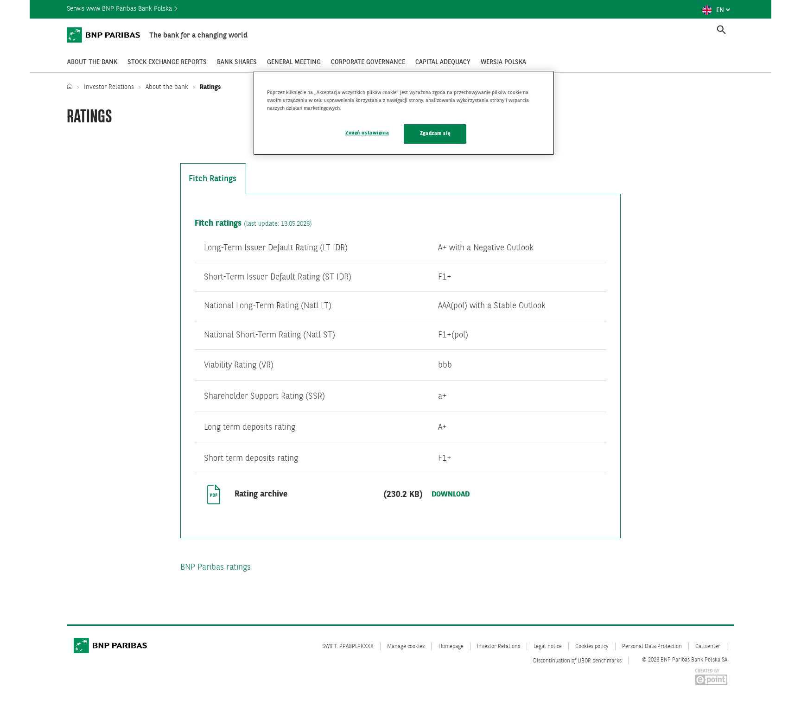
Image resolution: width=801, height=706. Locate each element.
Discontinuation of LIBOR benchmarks (577, 661)
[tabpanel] (400, 366)
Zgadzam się (435, 133)
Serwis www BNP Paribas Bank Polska (120, 9)
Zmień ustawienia (367, 133)
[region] (403, 112)
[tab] (213, 178)
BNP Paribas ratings (215, 567)
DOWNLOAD (451, 494)
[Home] (72, 87)
